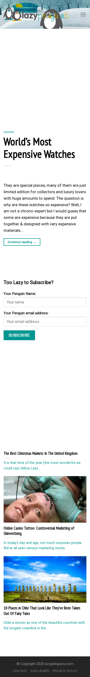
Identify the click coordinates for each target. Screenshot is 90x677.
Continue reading (22, 242)
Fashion (9, 132)
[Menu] (83, 14)
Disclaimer (40, 671)
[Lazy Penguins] (36, 14)
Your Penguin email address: (26, 313)
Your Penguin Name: (20, 293)
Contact (20, 671)
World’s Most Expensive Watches (39, 147)
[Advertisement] (45, 76)
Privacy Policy (65, 671)
